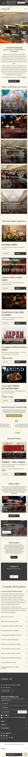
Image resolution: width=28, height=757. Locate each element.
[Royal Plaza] (6, 8)
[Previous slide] (2, 504)
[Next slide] (26, 504)
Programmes (5, 728)
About (3, 721)
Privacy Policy (22, 717)
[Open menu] (25, 8)
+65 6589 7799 (6, 687)
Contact (3, 724)
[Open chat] (25, 754)
